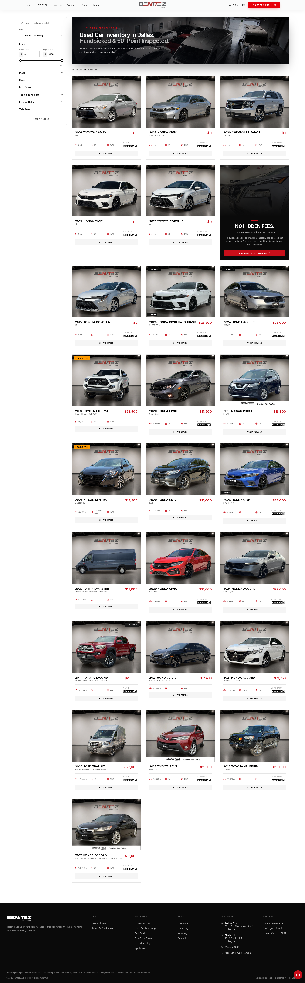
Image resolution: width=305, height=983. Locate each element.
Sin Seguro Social (272, 928)
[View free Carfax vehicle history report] (130, 146)
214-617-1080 (239, 4)
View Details (106, 153)
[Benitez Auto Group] (152, 5)
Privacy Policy (99, 922)
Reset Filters (41, 119)
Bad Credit (140, 933)
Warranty (72, 4)
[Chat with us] (298, 974)
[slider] (20, 60)
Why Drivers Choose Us (252, 253)
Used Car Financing (145, 928)
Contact (97, 4)
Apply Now (140, 948)
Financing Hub (142, 922)
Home (28, 4)
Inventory (42, 4)
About (85, 4)
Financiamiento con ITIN (276, 922)
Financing (57, 4)
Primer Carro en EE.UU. (275, 933)
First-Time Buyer (143, 938)
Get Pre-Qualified (265, 5)
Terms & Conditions (102, 928)
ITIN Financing (143, 943)
